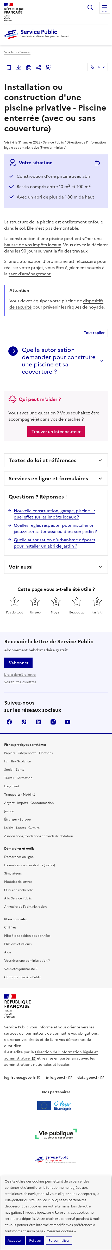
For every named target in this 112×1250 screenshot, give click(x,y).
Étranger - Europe (17, 819)
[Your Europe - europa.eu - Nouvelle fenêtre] (56, 1105)
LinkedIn (38, 722)
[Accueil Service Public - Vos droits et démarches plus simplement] (38, 39)
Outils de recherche (19, 890)
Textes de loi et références (42, 460)
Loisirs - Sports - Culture (22, 827)
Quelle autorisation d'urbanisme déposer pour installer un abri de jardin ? (54, 543)
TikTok (24, 722)
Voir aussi (21, 567)
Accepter (15, 1240)
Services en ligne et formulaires (48, 478)
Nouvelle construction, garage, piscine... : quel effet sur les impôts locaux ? (54, 514)
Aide (7, 952)
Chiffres (10, 927)
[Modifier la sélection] (96, 163)
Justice (9, 811)
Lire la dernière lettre (20, 674)
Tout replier (94, 333)
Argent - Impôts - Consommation (29, 803)
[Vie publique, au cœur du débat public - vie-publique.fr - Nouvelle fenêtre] (56, 1134)
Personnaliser (59, 1240)
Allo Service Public (18, 898)
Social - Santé (14, 769)
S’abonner (18, 663)
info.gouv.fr (56, 1077)
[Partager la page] (38, 67)
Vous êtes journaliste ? (20, 969)
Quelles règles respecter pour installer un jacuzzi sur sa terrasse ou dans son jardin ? (55, 528)
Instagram (53, 722)
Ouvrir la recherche (90, 7)
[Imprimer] (28, 67)
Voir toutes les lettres (20, 682)
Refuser (35, 1240)
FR (98, 67)
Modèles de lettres (18, 881)
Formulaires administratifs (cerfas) (29, 865)
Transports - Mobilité (19, 794)
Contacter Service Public (22, 977)
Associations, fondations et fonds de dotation (38, 836)
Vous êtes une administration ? (27, 960)
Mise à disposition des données (27, 935)
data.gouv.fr (88, 1077)
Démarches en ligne (19, 857)
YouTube (68, 722)
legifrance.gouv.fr (20, 1077)
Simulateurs (13, 873)
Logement (11, 786)
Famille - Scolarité (17, 761)
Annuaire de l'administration (25, 906)
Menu (104, 11)
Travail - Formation (18, 778)
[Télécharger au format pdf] (18, 67)
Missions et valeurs (18, 944)
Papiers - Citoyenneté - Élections (28, 753)
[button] (48, 67)
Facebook (9, 722)
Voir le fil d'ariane (17, 52)
